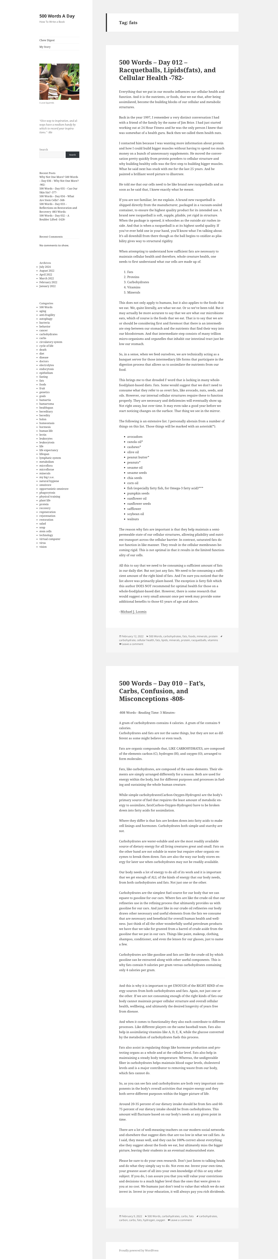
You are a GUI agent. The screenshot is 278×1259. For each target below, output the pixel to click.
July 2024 (45, 267)
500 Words (45, 307)
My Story (45, 47)
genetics (44, 392)
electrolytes (46, 365)
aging (42, 311)
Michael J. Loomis (134, 612)
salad (42, 523)
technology (46, 535)
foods (42, 384)
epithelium (46, 373)
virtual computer (49, 539)
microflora (46, 465)
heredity (44, 415)
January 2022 (47, 286)
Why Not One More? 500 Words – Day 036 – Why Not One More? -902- (59, 180)
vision (43, 547)
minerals (44, 473)
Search (43, 149)
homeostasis (46, 423)
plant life (45, 500)
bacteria (44, 322)
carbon (123, 1220)
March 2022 (46, 278)
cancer (43, 330)
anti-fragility (47, 315)
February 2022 (48, 282)
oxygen (160, 1220)
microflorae (46, 469)
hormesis (45, 427)
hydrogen (149, 1220)
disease (43, 357)
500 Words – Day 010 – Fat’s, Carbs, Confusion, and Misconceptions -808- (162, 691)
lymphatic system (50, 458)
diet (41, 353)
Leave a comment (132, 644)
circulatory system (50, 342)
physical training (49, 496)
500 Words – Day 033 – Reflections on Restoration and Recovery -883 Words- (58, 207)
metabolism (46, 462)
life (41, 446)
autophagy (45, 319)
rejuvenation (47, 516)
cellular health (145, 640)
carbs (42, 338)
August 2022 (46, 270)
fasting (43, 377)
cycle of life (46, 346)
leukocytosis (46, 442)
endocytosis (46, 369)
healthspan (46, 407)
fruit (42, 388)
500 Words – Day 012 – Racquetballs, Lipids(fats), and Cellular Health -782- (167, 70)
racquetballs (198, 640)
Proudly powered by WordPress (138, 1250)
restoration (46, 519)
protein (44, 504)
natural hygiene (49, 481)
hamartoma (46, 404)
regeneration (47, 512)
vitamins (213, 640)
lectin (42, 434)
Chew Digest (47, 40)
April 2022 (45, 274)
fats (41, 380)
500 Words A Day (57, 16)
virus (42, 543)
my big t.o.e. (46, 477)
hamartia (45, 400)
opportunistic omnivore (54, 489)
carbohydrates (48, 334)
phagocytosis (47, 492)
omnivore (45, 485)
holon (42, 419)
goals (42, 396)
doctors (44, 361)
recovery (45, 508)
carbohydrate (127, 640)
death (42, 349)
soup (42, 527)
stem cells (45, 531)
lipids (164, 640)
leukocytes (45, 438)
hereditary (46, 411)
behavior (45, 326)
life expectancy (48, 450)
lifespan (44, 454)
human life (46, 431)
